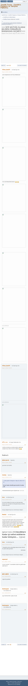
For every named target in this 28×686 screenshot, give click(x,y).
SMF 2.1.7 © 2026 (10, 682)
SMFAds (9, 684)
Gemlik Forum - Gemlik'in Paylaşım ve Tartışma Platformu (10, 6)
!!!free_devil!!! (6, 69)
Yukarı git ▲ (19, 681)
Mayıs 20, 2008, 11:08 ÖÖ (7, 462)
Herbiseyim (5, 589)
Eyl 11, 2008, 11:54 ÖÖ (6, 561)
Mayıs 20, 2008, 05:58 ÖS (6, 516)
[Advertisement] (14, 48)
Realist (4, 514)
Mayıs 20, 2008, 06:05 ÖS (6, 544)
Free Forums (14, 684)
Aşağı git (3, 65)
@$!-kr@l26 (5, 574)
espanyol (5, 559)
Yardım (7, 681)
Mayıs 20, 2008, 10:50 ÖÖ (7, 444)
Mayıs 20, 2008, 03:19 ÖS (6, 477)
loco (3, 497)
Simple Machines (17, 682)
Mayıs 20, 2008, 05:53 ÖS (6, 499)
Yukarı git (3, 644)
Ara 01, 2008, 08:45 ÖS (6, 592)
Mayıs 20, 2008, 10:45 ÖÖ (7, 71)
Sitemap (18, 684)
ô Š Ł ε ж (4, 442)
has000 (17, 19)
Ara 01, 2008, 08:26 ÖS (6, 576)
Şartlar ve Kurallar (13, 681)
